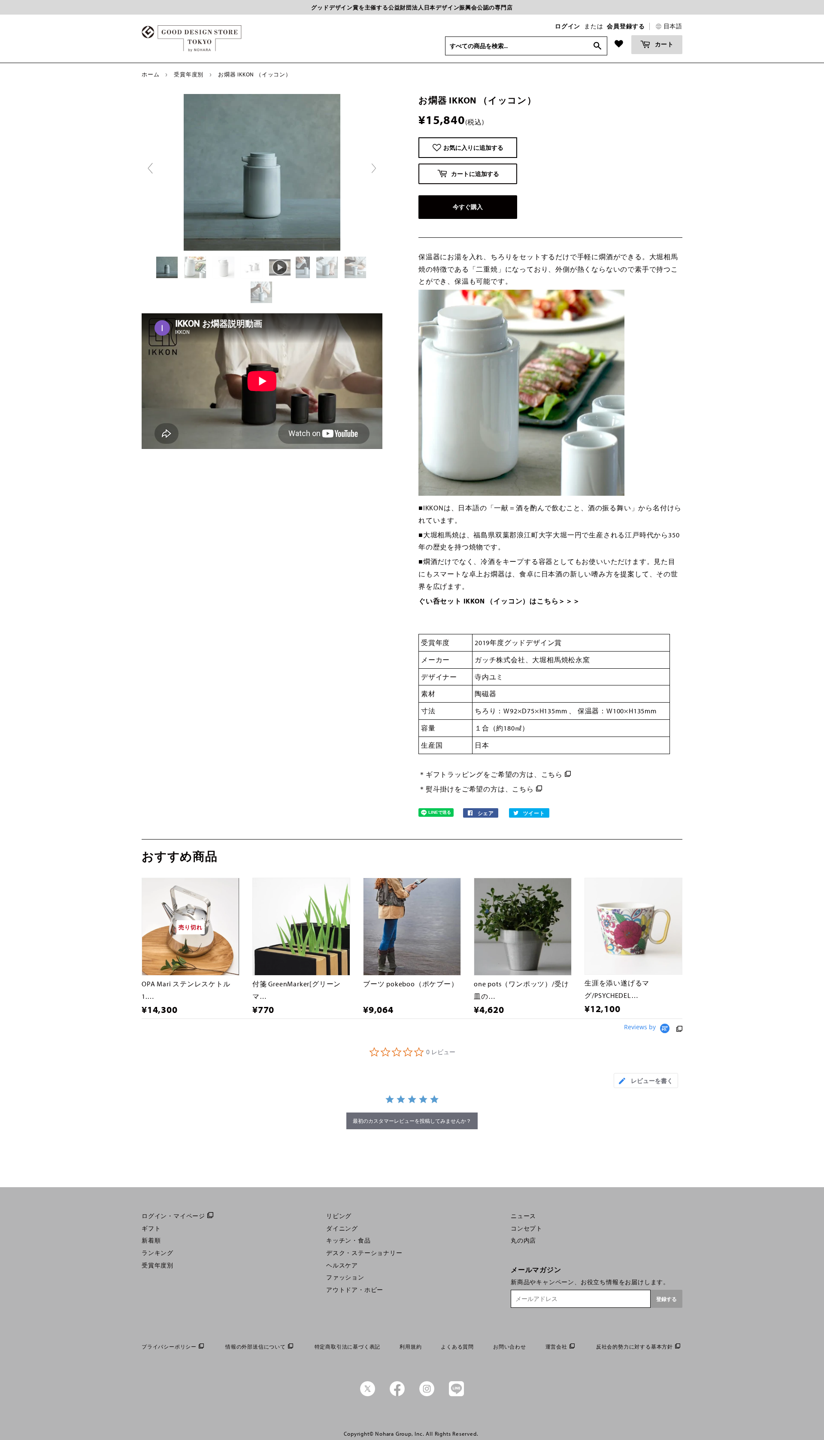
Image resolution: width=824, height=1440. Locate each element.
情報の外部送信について (255, 1346)
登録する (666, 1299)
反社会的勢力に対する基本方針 (634, 1346)
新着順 (151, 1240)
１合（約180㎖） (502, 728)
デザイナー (439, 677)
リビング (338, 1216)
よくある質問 (457, 1346)
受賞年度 (435, 642)
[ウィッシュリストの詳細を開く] (618, 43)
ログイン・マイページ (173, 1216)
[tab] (646, 1080)
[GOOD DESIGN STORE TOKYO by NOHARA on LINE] (456, 1394)
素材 (428, 693)
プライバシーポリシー (169, 1346)
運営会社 (556, 1346)
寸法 (428, 710)
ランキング (157, 1253)
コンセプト (526, 1228)
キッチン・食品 (348, 1240)
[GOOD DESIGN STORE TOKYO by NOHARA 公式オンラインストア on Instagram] (426, 1394)
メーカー (435, 659)
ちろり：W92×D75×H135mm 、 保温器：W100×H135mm (566, 710)
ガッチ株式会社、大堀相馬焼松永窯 (532, 659)
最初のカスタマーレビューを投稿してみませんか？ (412, 1121)
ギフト (151, 1228)
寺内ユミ (489, 677)
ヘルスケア (342, 1265)
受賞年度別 (188, 74)
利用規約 (410, 1346)
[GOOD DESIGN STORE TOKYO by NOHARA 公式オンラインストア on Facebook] (397, 1394)
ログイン (567, 26)
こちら (552, 774)
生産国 (431, 745)
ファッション (345, 1277)
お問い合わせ (509, 1346)
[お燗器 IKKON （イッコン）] (167, 267)
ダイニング (342, 1228)
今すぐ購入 (468, 207)
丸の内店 (523, 1240)
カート (663, 44)
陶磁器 (485, 693)
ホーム (150, 74)
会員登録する (626, 26)
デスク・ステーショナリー (364, 1253)
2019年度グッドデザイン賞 (518, 642)
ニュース (523, 1216)
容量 (428, 728)
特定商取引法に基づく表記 (348, 1346)
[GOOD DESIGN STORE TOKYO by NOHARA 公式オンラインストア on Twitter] (367, 1394)
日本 (482, 745)
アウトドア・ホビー (354, 1290)
